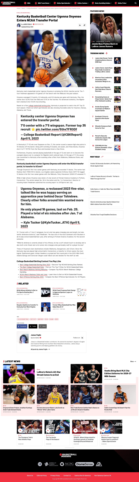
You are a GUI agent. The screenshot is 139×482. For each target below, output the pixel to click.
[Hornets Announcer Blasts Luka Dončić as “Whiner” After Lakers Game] (52, 394)
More (44, 326)
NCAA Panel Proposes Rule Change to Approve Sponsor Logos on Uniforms (64, 292)
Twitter (34, 326)
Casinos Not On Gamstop (83, 475)
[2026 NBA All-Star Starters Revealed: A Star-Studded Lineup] (117, 148)
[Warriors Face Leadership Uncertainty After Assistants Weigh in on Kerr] (117, 80)
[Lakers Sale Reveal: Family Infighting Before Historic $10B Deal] (117, 60)
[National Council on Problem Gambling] (67, 464)
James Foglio (20, 294)
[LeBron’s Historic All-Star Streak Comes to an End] (19, 373)
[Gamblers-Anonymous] (99, 464)
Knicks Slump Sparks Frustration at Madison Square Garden (102, 108)
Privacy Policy (55, 475)
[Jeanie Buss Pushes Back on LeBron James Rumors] (106, 31)
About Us (30, 475)
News (23, 8)
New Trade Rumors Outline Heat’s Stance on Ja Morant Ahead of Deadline (85, 409)
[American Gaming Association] (51, 464)
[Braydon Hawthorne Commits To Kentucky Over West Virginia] (45, 307)
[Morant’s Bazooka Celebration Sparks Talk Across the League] (117, 138)
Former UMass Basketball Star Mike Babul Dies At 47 (64, 306)
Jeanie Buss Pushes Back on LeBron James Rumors (105, 45)
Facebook (23, 326)
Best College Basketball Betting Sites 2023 (35, 265)
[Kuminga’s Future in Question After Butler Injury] (117, 119)
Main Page (40, 319)
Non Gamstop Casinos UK (102, 475)
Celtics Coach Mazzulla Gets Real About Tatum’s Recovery (103, 89)
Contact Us (67, 475)
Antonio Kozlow (100, 41)
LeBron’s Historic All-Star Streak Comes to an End (49, 373)
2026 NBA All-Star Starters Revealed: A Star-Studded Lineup (103, 147)
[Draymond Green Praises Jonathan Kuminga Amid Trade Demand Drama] (19, 394)
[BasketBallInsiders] (9, 3)
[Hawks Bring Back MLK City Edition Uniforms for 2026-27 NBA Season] (86, 373)
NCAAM (51, 319)
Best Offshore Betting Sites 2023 (32, 277)
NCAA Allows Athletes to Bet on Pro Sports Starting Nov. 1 (27, 291)
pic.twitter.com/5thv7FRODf (56, 129)
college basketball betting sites (39, 106)
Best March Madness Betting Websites (33, 270)
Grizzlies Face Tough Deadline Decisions (103, 214)
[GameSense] (84, 464)
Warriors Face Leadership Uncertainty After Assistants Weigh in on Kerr (103, 79)
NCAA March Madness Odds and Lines (33, 274)
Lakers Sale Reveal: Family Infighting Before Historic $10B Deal (103, 60)
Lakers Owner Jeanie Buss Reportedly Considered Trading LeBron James (103, 70)
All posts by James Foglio (39, 349)
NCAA (46, 319)
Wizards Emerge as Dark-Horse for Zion (103, 127)
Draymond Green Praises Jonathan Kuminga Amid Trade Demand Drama (17, 409)
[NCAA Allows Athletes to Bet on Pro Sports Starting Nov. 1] (45, 292)
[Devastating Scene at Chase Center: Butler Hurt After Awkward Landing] (117, 99)
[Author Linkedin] (80, 25)
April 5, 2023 (30, 138)
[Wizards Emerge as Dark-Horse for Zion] (117, 128)
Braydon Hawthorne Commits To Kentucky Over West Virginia (27, 306)
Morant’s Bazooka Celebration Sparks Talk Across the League (102, 138)
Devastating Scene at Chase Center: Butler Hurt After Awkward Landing (103, 99)
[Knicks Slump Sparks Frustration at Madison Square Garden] (117, 109)
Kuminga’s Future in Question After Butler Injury (102, 118)
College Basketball (31, 8)
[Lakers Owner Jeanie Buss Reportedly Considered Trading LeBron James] (117, 70)
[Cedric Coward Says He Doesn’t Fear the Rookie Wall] (120, 394)
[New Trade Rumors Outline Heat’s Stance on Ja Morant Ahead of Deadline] (86, 394)
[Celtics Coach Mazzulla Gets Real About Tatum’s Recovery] (117, 89)
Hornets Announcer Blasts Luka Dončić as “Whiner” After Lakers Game (50, 409)
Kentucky (33, 319)
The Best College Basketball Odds (32, 267)
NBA (94, 41)
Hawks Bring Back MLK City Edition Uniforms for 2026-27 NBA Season (117, 373)
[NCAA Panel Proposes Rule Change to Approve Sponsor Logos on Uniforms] (81, 292)
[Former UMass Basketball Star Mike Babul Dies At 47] (81, 307)
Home (18, 8)
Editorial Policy (42, 475)
